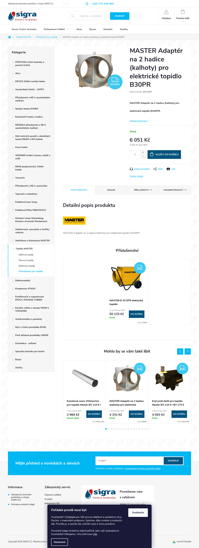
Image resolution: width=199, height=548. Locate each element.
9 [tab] (128, 429)
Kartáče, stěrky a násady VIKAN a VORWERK (32, 309)
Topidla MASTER (24, 248)
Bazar (18, 359)
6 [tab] (120, 429)
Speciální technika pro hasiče (29, 351)
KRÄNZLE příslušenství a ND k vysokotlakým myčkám (30, 126)
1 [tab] (106, 429)
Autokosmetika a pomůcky (28, 319)
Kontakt (48, 499)
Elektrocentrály (22, 280)
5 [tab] (117, 429)
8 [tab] (125, 429)
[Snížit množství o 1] (143, 157)
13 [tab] (139, 429)
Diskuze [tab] (111, 190)
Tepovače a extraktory (26, 193)
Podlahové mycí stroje (26, 202)
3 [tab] (111, 429)
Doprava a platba (53, 494)
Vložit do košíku (166, 154)
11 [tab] (134, 429)
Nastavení (59, 542)
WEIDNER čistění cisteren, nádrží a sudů (32, 157)
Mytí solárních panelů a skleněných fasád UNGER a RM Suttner (32, 138)
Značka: (136, 176)
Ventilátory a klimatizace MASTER (32, 240)
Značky (18, 367)
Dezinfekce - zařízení (25, 343)
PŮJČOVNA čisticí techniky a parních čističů (29, 64)
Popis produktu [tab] (79, 190)
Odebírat (173, 460)
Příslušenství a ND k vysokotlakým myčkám (32, 99)
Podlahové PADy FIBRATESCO (30, 210)
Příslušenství (141, 190)
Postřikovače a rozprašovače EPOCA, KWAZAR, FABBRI (29, 298)
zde (95, 534)
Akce (17, 73)
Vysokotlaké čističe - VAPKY (29, 89)
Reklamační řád (52, 503)
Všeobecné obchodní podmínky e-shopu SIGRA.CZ (30, 3)
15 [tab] (145, 429)
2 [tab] (109, 429)
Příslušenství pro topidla (31, 271)
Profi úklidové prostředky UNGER (31, 335)
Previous (180, 351)
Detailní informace (138, 120)
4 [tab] (114, 429)
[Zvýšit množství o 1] (143, 152)
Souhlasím (138, 512)
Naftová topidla (26, 254)
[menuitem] (24, 29)
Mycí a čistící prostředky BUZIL (30, 327)
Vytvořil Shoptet (184, 541)
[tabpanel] (127, 292)
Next (188, 351)
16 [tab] (148, 429)
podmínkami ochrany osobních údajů (143, 468)
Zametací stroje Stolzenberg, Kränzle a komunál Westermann (31, 220)
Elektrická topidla (27, 265)
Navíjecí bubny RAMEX (26, 108)
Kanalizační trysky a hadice (29, 116)
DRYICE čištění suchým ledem (30, 81)
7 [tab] (123, 429)
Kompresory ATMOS (25, 288)
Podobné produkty (173, 190)
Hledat (120, 16)
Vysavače (20, 177)
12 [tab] (137, 429)
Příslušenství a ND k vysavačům (31, 185)
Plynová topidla (26, 260)
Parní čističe (21, 147)
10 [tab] (131, 429)
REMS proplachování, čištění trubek (29, 168)
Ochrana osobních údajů (23, 504)
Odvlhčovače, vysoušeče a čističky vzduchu (32, 231)
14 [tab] (142, 429)
